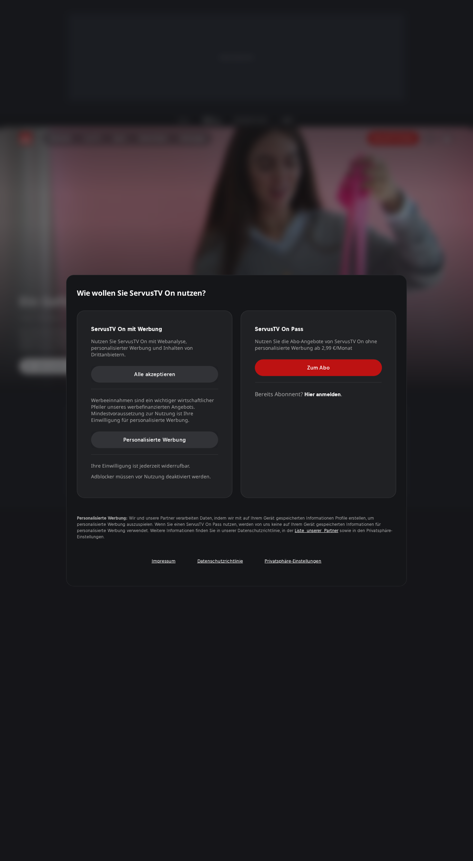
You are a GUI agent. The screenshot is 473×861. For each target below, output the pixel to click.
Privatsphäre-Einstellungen (293, 561)
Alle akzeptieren (155, 374)
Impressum (164, 561)
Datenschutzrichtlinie (220, 561)
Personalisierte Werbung (154, 439)
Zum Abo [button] (318, 367)
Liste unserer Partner (316, 530)
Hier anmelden (322, 394)
